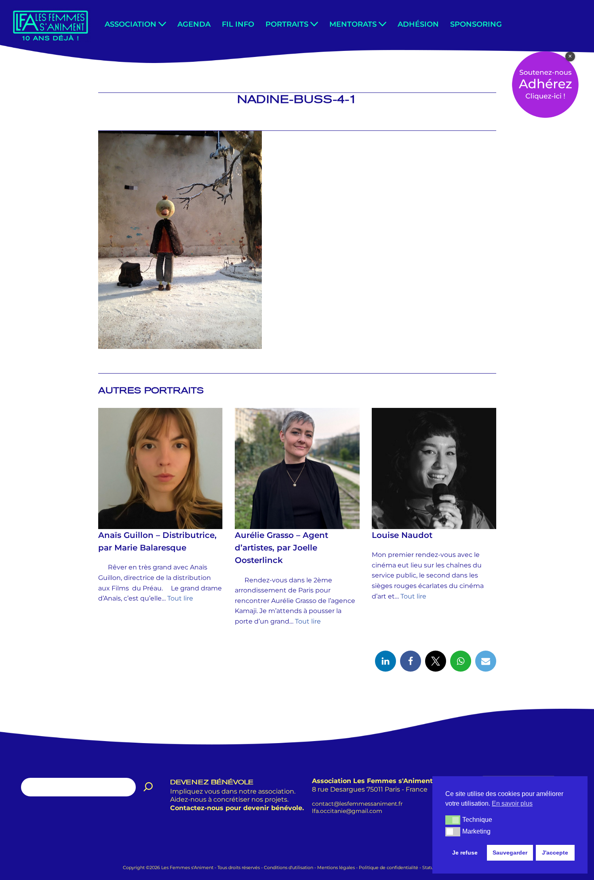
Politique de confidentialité (388, 867)
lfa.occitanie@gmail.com (347, 811)
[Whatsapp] (460, 661)
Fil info (238, 24)
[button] (162, 24)
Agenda (194, 24)
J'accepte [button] (555, 852)
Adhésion (418, 24)
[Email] (485, 661)
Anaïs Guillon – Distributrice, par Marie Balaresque (157, 541)
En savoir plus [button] (512, 803)
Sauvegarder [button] (510, 852)
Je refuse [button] (465, 852)
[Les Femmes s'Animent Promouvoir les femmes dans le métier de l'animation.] (50, 24)
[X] (435, 661)
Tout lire (180, 598)
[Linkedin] (385, 661)
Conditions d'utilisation (288, 867)
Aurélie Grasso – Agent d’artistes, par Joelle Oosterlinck (281, 547)
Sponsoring (476, 24)
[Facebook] (410, 661)
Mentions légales (336, 867)
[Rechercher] (148, 787)
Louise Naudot (401, 535)
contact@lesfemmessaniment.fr (357, 803)
